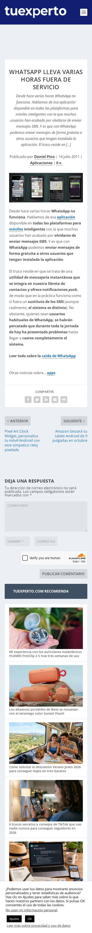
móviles (16, 229)
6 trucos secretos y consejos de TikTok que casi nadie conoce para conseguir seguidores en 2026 (45, 828)
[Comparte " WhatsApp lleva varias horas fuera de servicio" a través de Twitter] (37, 399)
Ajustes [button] (14, 919)
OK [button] (30, 919)
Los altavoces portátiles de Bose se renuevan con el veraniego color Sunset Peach (43, 711)
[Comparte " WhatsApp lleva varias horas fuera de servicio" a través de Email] (54, 399)
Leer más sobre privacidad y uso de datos (39, 925)
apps (51, 372)
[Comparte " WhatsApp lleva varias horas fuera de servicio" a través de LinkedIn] (46, 399)
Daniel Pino (44, 156)
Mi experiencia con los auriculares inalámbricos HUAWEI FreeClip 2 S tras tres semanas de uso (45, 654)
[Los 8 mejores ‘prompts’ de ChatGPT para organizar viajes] (46, 863)
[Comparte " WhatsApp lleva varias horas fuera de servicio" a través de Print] (63, 399)
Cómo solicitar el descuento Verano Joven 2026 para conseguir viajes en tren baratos (45, 769)
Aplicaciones (41, 162)
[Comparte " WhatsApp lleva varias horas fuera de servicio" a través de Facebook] (28, 399)
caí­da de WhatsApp (59, 355)
